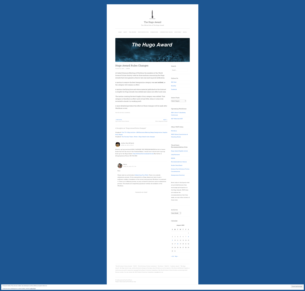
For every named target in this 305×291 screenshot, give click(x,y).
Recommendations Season (179, 162)
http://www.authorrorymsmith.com (143, 153)
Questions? (177, 32)
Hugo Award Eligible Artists (179, 151)
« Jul (172, 256)
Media (185, 32)
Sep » (176, 256)
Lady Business (175, 154)
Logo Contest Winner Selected (122, 120)
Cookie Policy (33, 288)
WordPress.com (131, 281)
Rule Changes (125, 112)
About (125, 32)
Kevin (125, 164)
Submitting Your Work (141, 175)
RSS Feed (173, 82)
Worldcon (174, 131)
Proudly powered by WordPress (123, 280)
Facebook (174, 89)
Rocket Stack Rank (176, 165)
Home (120, 32)
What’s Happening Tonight (161, 120)
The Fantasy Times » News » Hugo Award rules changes (138, 136)
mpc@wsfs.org (159, 272)
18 (177, 244)
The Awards (132, 32)
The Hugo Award (152, 22)
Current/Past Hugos (166, 32)
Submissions (154, 32)
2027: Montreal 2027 (177, 118)
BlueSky (173, 86)
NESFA (173, 158)
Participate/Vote (143, 32)
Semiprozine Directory (178, 175)
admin (128, 68)
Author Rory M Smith (127, 143)
